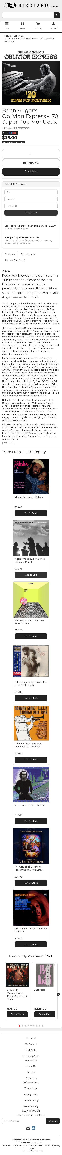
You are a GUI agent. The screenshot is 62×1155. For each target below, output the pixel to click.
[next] (58, 994)
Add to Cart (31, 575)
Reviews (9, 260)
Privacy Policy (31, 1094)
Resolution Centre (31, 1056)
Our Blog (31, 1072)
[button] (27, 965)
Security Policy (31, 1106)
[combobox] (28, 15)
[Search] (57, 15)
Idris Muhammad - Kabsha (29, 497)
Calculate (32, 212)
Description (10, 254)
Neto (41, 1151)
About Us (31, 1066)
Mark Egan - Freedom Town (30, 805)
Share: (6, 133)
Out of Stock (17, 1014)
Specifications (28, 254)
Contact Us (31, 1078)
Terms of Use (31, 1088)
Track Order (31, 1050)
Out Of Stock (31, 513)
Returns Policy (31, 1100)
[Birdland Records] (31, 4)
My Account (31, 1044)
